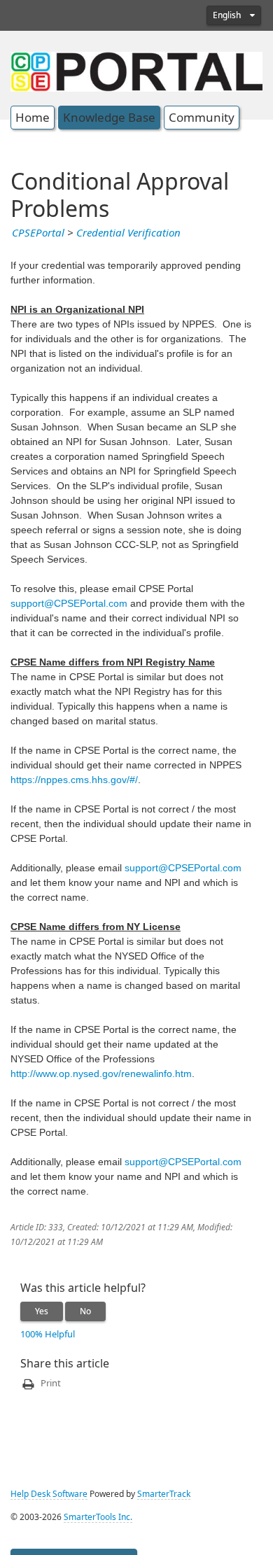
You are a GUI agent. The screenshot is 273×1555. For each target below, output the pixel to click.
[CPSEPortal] (136, 69)
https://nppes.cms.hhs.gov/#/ (74, 779)
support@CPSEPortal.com (68, 603)
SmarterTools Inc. (98, 1517)
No (85, 1311)
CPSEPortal (38, 233)
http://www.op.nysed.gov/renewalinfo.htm (101, 1073)
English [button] (228, 15)
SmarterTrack (163, 1494)
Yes (41, 1311)
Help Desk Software (49, 1494)
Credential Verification (128, 233)
